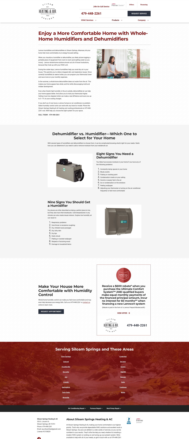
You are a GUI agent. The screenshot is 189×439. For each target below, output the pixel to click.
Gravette (66, 372)
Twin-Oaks (66, 392)
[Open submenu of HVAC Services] (96, 20)
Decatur (123, 362)
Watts (123, 392)
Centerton (123, 357)
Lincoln (66, 382)
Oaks (123, 382)
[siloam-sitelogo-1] (48, 3)
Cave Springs (66, 357)
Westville (66, 398)
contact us (86, 302)
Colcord (66, 362)
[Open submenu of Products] (122, 20)
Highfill (123, 372)
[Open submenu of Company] (149, 20)
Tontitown (123, 387)
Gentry (123, 367)
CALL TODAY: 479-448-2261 (49, 115)
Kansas (123, 377)
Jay (66, 377)
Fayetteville (66, 367)
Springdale (66, 387)
